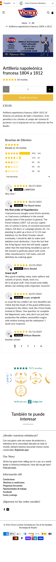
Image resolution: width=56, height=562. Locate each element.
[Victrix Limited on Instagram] (7, 510)
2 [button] (21, 346)
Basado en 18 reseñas (16, 147)
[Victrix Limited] (28, 12)
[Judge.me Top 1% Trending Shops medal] (21, 391)
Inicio (24, 23)
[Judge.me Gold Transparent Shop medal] (36, 378)
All (33, 23)
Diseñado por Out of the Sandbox (38, 525)
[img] (21, 185)
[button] (9, 79)
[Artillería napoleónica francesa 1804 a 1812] (28, 46)
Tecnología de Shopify (28, 528)
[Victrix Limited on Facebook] (4, 510)
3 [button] (28, 346)
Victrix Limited (17, 525)
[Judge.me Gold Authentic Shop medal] (21, 378)
